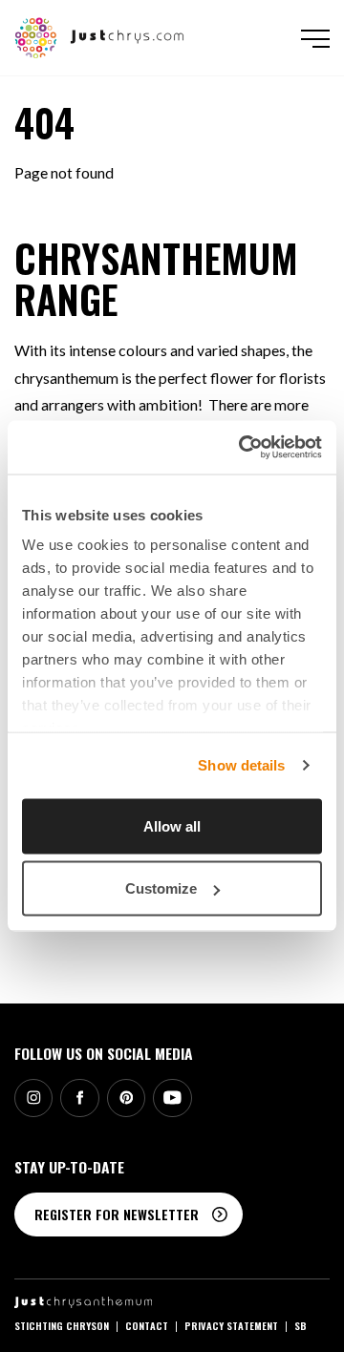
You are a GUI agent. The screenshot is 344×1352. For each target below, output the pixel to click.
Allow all (172, 825)
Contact (146, 1325)
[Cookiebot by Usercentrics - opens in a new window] (242, 447)
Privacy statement (231, 1325)
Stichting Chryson (61, 1325)
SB (300, 1325)
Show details (241, 765)
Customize (161, 888)
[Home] (99, 36)
